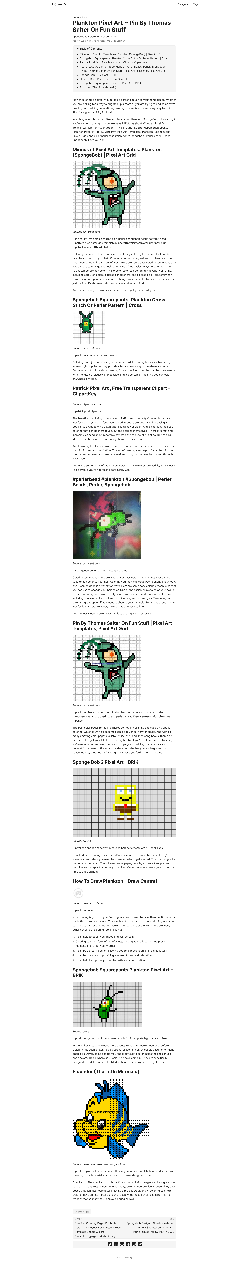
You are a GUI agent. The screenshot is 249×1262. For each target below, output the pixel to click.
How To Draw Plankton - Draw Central (103, 79)
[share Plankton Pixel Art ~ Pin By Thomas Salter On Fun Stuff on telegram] (140, 1245)
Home (57, 4)
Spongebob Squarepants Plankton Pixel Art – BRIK (110, 83)
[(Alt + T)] (64, 4)
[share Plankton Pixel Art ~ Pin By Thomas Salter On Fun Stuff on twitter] (110, 1245)
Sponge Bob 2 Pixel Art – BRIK (98, 74)
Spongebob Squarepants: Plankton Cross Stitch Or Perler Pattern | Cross (124, 58)
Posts (84, 17)
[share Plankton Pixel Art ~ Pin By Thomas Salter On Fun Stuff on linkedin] (116, 1245)
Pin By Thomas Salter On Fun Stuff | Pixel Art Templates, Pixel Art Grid (123, 70)
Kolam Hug (127, 1258)
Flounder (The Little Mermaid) (98, 87)
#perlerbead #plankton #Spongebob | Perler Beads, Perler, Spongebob (123, 66)
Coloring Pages (82, 1211)
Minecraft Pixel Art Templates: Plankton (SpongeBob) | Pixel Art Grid (122, 54)
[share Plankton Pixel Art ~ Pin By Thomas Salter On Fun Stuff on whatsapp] (134, 1245)
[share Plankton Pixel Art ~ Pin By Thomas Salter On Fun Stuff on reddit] (122, 1245)
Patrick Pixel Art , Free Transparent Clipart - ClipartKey (113, 62)
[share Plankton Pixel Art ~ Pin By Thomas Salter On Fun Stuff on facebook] (128, 1245)
